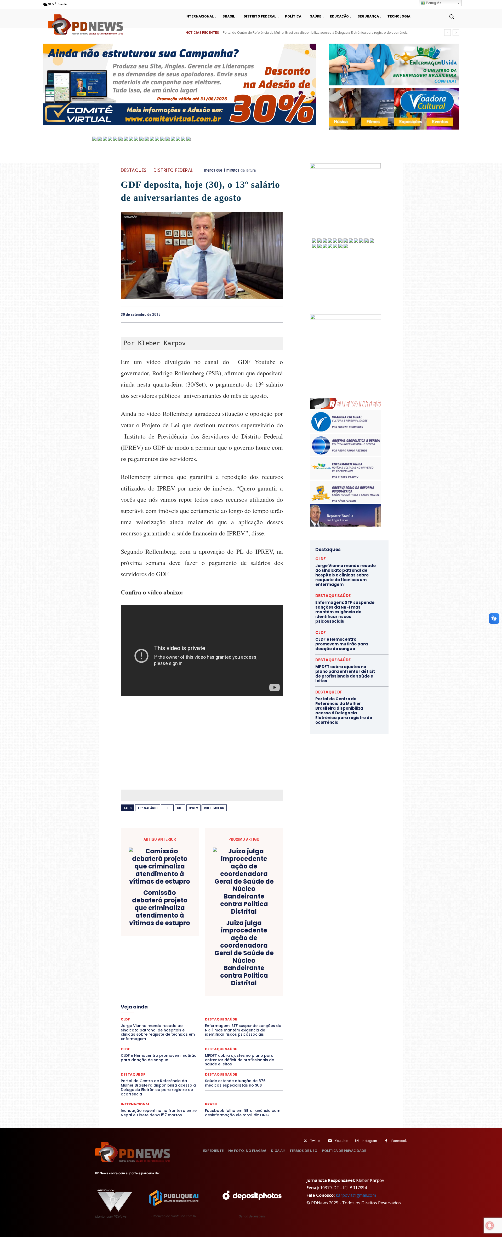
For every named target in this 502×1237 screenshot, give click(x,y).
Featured (248, 996)
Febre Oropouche (160, 1001)
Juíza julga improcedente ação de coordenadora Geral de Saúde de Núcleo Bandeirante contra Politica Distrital (244, 953)
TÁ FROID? (139, 1033)
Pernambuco (259, 1015)
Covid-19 (180, 977)
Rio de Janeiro (170, 1024)
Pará (206, 1015)
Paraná (238, 1015)
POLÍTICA (152, 1019)
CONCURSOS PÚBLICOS (208, 972)
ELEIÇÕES (183, 991)
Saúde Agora (187, 1029)
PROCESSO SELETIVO (181, 1019)
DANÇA (144, 982)
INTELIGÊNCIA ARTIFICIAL (231, 1001)
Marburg (250, 1005)
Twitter (315, 1141)
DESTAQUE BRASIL (208, 982)
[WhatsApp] (277, 314)
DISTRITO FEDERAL (173, 170)
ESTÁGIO (183, 996)
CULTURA (251, 977)
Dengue (161, 982)
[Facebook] (241, 314)
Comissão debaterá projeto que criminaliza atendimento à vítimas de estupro (159, 908)
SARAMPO (147, 1029)
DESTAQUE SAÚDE (221, 1049)
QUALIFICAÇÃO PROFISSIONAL (259, 1019)
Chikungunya (259, 968)
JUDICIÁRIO (182, 1005)
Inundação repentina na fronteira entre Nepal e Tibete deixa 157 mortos (159, 1113)
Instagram (369, 1141)
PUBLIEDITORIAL (216, 1019)
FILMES (185, 1001)
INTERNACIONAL (135, 1104)
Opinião (168, 1015)
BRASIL (222, 968)
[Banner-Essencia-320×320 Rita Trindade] (345, 318)
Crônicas (231, 977)
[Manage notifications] (490, 1225)
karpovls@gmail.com (356, 1195)
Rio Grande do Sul (200, 1024)
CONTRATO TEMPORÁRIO (148, 977)
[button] (451, 16)
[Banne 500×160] (394, 64)
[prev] (447, 32)
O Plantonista (145, 1015)
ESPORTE (163, 996)
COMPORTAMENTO (169, 972)
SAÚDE (166, 1029)
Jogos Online (158, 1005)
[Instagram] (356, 1140)
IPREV (193, 808)
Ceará (238, 968)
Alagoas (166, 968)
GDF (180, 808)
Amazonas (187, 968)
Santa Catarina (250, 1024)
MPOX (259, 1010)
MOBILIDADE (238, 1010)
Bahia (206, 968)
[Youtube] (329, 1140)
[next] (456, 32)
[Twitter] (305, 1140)
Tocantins (223, 1033)
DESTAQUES (134, 170)
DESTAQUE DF (238, 982)
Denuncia (180, 982)
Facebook (399, 1141)
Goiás (201, 1001)
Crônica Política (206, 977)
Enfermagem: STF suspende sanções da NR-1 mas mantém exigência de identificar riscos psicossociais (344, 612)
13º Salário (148, 808)
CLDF (167, 808)
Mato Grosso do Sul (151, 1010)
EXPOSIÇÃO (226, 996)
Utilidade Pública (249, 1033)
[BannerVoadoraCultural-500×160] (394, 109)
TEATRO (159, 1033)
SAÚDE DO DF (214, 1029)
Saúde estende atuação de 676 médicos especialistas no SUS (235, 1083)
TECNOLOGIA (181, 1033)
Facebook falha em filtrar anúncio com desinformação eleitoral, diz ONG (242, 1113)
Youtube (341, 1141)
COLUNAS (141, 972)
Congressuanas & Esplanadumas (258, 972)
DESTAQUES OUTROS (232, 986)
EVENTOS (203, 996)
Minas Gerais (213, 1010)
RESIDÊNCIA (143, 1024)
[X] (253, 314)
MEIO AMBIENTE (185, 1010)
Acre (150, 968)
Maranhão (230, 1005)
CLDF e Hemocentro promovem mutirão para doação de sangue (159, 1058)
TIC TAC (204, 1033)
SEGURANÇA (240, 1029)
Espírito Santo (139, 996)
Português (433, 3)
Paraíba (221, 1015)
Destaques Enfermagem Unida (187, 986)
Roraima (226, 1024)
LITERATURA (207, 1005)
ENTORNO (256, 991)
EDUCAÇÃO (161, 991)
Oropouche (188, 1015)
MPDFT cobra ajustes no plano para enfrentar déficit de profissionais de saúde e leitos (239, 1060)
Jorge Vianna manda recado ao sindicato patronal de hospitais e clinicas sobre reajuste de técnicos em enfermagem (311, 32)
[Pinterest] (265, 314)
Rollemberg (214, 808)
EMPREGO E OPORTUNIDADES (220, 991)
